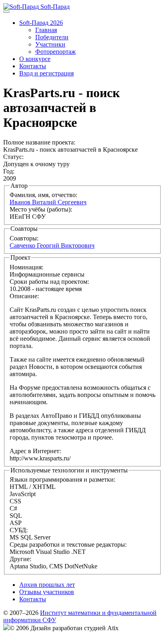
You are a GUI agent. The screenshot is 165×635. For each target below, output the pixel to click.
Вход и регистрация (46, 73)
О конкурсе (34, 58)
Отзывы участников (46, 591)
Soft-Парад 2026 (41, 22)
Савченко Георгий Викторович (52, 245)
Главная (46, 29)
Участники (50, 44)
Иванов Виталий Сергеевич (48, 202)
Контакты (32, 66)
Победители (51, 37)
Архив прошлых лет (47, 584)
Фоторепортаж (55, 51)
